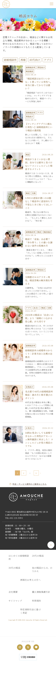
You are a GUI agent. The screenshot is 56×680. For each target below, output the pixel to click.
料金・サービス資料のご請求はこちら (30, 484)
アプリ (47, 60)
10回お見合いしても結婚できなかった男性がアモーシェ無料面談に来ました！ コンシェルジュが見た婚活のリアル (39, 439)
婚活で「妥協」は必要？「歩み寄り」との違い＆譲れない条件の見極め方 (38, 242)
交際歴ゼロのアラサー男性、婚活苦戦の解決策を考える (38, 280)
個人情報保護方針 (41, 592)
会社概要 (13, 592)
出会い (36, 307)
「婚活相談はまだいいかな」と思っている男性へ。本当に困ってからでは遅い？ (38, 83)
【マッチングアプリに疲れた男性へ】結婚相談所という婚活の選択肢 (38, 127)
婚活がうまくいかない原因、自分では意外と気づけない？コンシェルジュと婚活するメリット (38, 164)
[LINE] (36, 647)
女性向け (29, 387)
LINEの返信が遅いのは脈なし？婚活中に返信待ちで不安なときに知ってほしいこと (38, 202)
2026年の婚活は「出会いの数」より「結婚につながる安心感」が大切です (39, 318)
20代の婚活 (38, 555)
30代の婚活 (14, 567)
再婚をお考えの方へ (30, 579)
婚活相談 (29, 71)
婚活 (28, 154)
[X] (28, 647)
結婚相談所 (10, 60)
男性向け (41, 67)
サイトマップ (15, 600)
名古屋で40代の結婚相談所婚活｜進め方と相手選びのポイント (39, 395)
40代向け (34, 60)
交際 (34, 193)
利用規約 (36, 600)
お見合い (29, 428)
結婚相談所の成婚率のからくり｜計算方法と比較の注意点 (38, 354)
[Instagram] (20, 647)
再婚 (23, 60)
